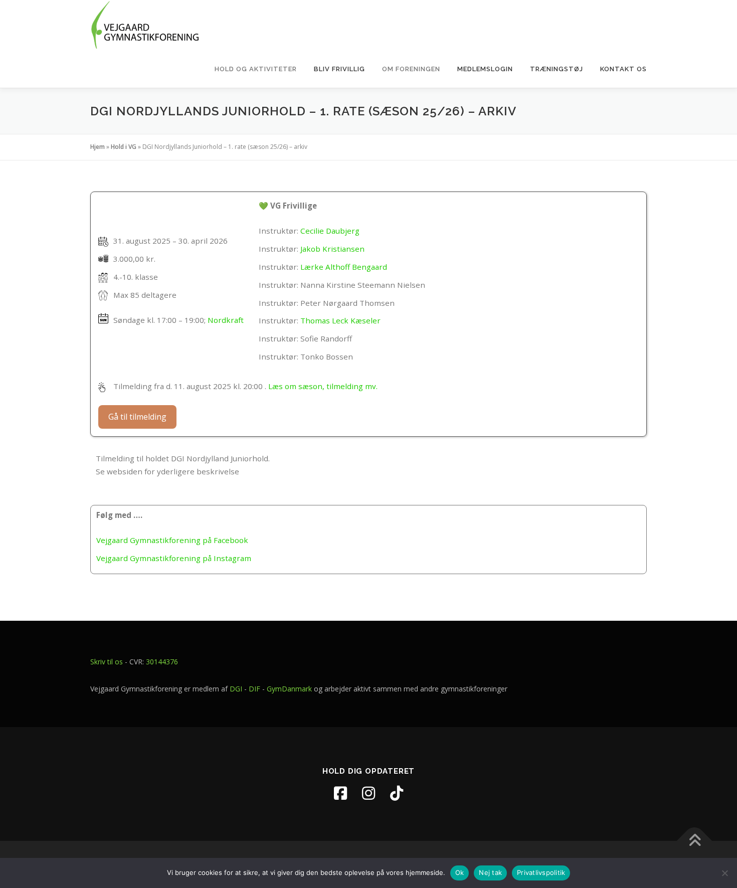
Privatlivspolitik (541, 872)
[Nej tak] (724, 873)
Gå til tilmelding (137, 416)
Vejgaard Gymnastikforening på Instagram (173, 558)
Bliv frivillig (339, 69)
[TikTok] (396, 793)
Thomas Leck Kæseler (340, 320)
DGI (236, 688)
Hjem (97, 146)
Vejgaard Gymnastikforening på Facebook (172, 540)
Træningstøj (556, 69)
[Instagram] (368, 793)
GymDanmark (289, 688)
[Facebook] (340, 793)
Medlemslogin (485, 69)
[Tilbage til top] (694, 840)
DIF (254, 688)
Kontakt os (623, 69)
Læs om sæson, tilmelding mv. (323, 386)
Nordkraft (226, 320)
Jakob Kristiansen (332, 249)
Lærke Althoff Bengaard (343, 267)
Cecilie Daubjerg (329, 231)
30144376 (162, 661)
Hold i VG (123, 146)
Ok (459, 872)
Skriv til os (106, 661)
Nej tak (490, 872)
